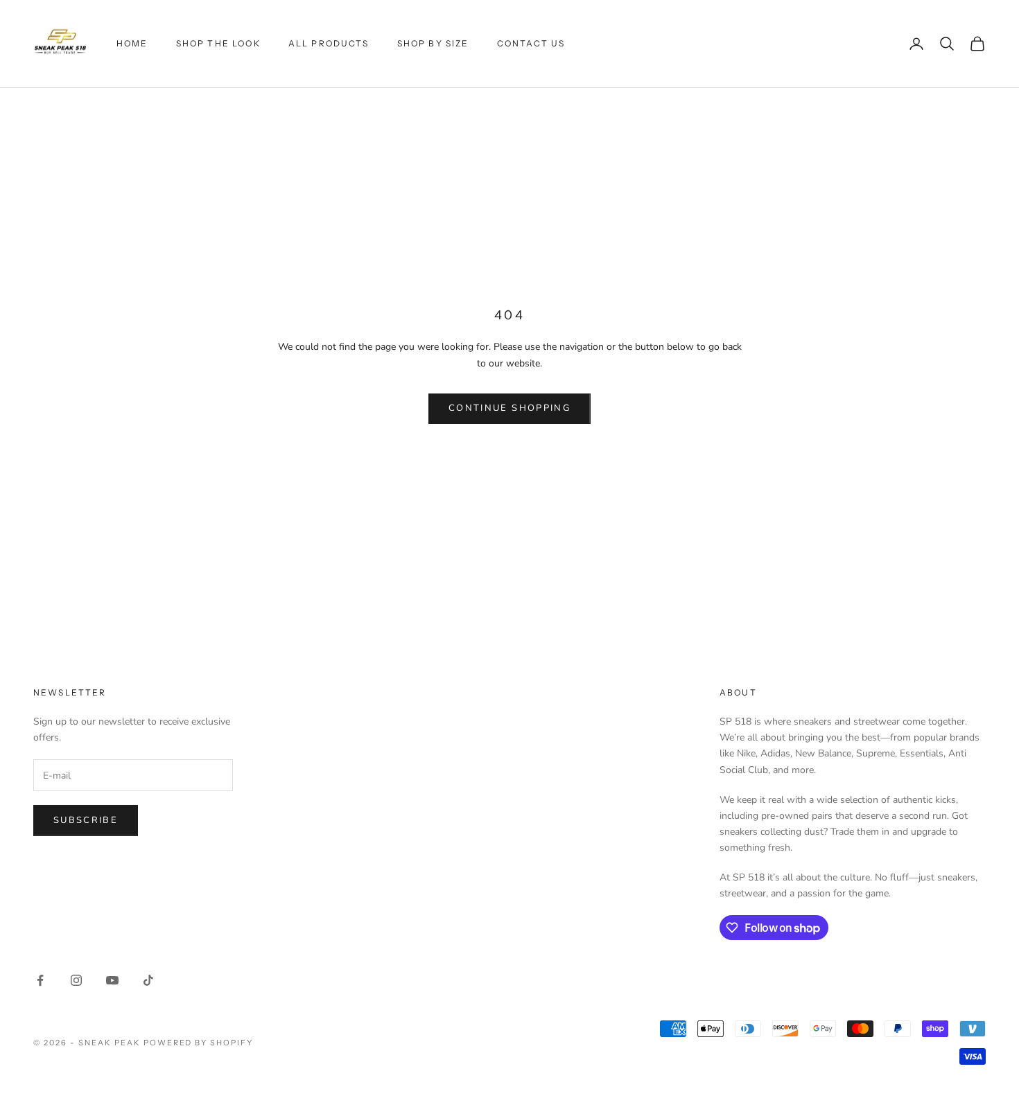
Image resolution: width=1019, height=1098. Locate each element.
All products (328, 43)
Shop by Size (433, 43)
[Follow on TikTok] (148, 980)
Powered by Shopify (198, 1042)
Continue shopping (509, 408)
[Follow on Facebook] (40, 980)
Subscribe (85, 820)
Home (132, 43)
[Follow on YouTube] (112, 980)
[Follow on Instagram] (76, 980)
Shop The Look (218, 43)
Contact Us (531, 43)
